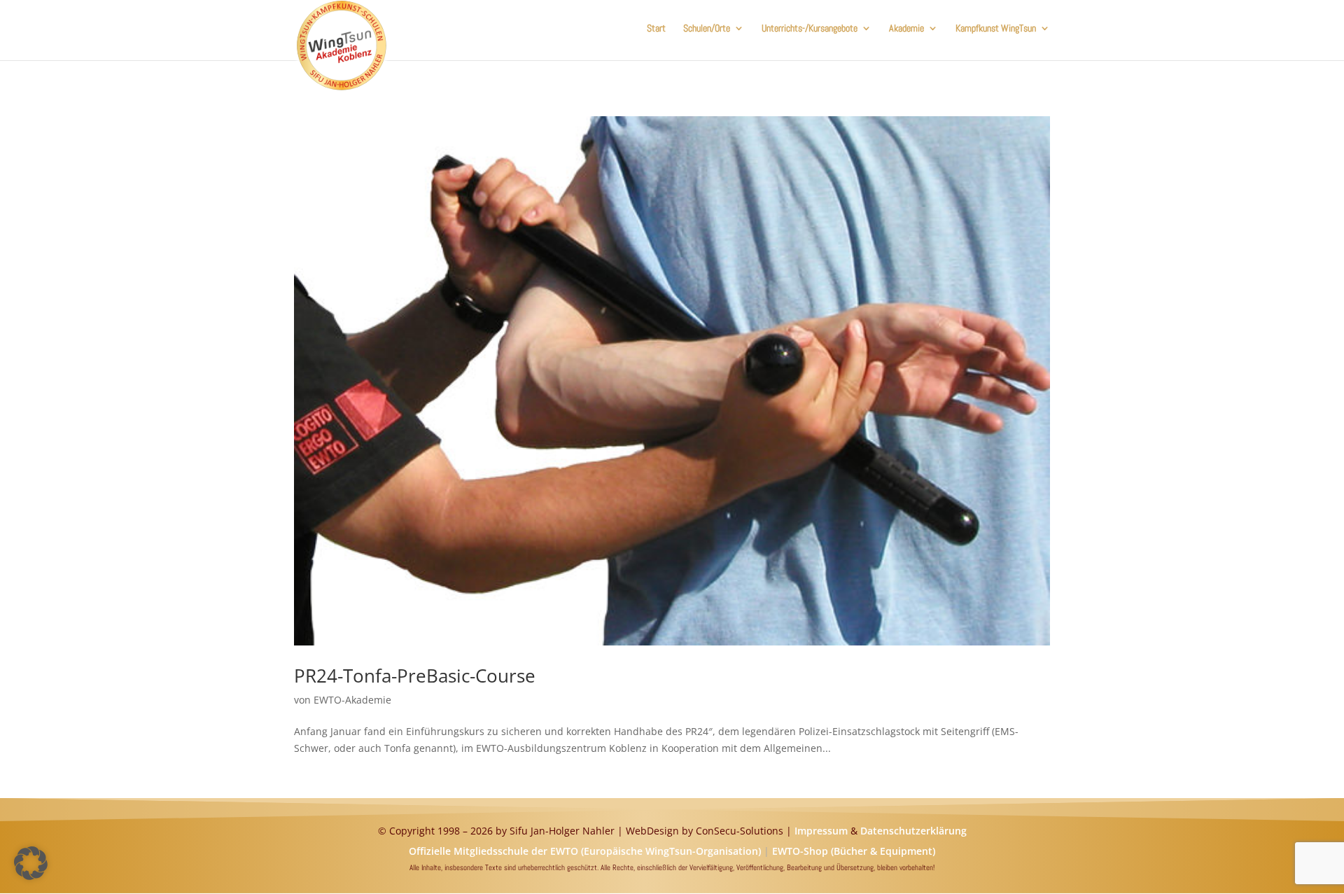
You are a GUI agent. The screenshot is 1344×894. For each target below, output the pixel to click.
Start (656, 28)
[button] (31, 863)
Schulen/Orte (706, 28)
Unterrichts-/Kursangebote (810, 28)
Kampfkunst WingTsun (995, 28)
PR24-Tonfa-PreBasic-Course (415, 675)
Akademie (906, 28)
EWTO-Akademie (352, 699)
